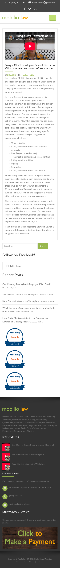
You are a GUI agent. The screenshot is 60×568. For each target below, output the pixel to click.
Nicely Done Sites (46, 559)
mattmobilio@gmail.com (43, 2)
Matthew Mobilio (28, 75)
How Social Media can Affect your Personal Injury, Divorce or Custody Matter (26, 319)
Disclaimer (41, 561)
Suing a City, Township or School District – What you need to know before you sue (30, 66)
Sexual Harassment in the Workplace (20, 294)
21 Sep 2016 (11, 75)
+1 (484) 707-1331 (17, 2)
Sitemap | (32, 561)
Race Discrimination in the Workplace (20, 301)
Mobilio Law (13, 266)
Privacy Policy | (21, 561)
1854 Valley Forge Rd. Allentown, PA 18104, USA (30, 487)
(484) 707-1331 (16, 495)
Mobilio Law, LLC (23, 559)
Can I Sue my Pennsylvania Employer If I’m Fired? (26, 284)
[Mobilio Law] (14, 20)
